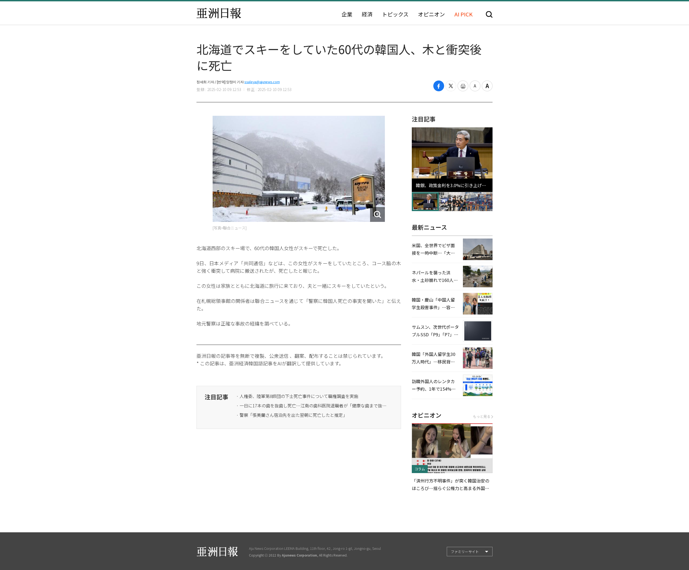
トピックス (395, 14)
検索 (489, 14)
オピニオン (431, 14)
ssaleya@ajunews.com (262, 81)
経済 (367, 14)
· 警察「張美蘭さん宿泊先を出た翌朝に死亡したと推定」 (291, 415)
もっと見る (481, 416)
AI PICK (463, 14)
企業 (347, 14)
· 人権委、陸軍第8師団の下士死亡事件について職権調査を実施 (297, 396)
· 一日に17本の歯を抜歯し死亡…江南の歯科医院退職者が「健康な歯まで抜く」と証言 (311, 405)
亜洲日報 (218, 13)
